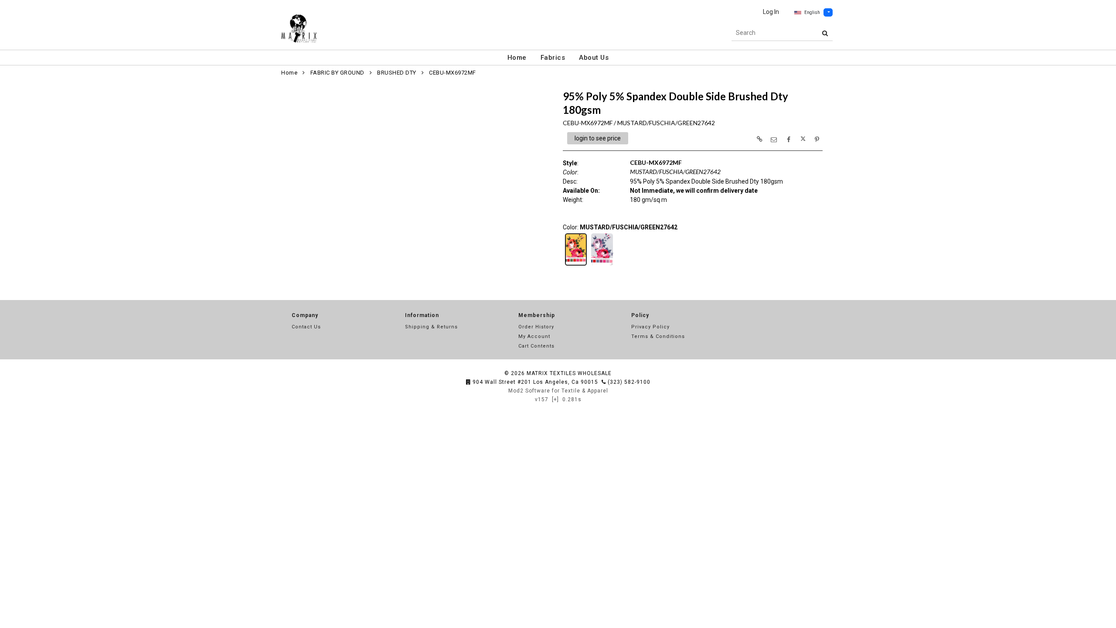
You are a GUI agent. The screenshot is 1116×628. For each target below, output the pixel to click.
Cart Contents (536, 346)
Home (517, 57)
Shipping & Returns (431, 327)
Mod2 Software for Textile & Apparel (558, 391)
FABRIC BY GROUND (337, 72)
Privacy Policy (650, 327)
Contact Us (306, 327)
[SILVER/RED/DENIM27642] (602, 264)
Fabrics (553, 57)
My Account (534, 336)
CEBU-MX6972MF (452, 72)
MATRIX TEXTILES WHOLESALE (569, 373)
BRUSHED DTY (396, 72)
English (812, 12)
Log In (771, 11)
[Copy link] (759, 139)
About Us (594, 57)
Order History (536, 327)
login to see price (598, 138)
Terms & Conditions (658, 336)
